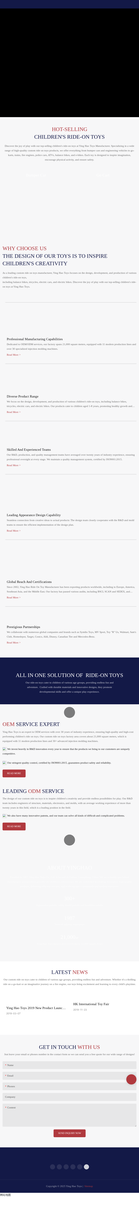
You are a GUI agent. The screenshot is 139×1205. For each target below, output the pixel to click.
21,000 (70, 937)
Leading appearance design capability (34, 515)
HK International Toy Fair (91, 1004)
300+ (69, 898)
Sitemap (88, 1186)
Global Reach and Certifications (29, 582)
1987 (69, 918)
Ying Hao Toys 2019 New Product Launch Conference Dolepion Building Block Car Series (35, 1008)
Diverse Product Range (22, 396)
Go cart (103, 175)
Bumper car (36, 175)
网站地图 (5, 1195)
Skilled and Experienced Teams (29, 449)
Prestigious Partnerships (23, 627)
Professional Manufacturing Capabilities (35, 339)
